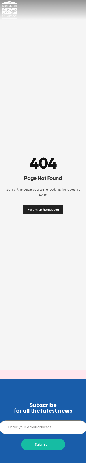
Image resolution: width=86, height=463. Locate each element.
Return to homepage (43, 209)
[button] (76, 10)
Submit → (43, 444)
